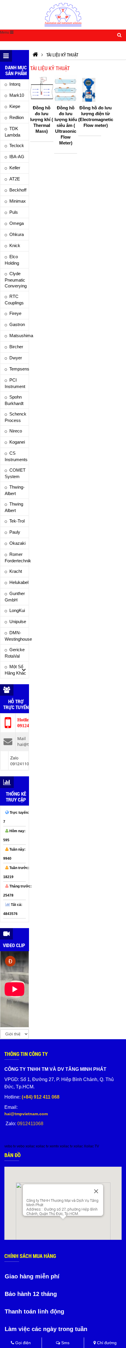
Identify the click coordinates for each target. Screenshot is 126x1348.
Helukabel (18, 582)
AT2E (14, 178)
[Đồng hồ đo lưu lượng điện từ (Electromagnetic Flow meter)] (89, 89)
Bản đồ (12, 1155)
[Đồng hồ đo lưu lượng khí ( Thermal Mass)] (41, 89)
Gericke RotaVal (15, 653)
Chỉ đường (106, 1342)
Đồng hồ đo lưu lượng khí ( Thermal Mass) (41, 119)
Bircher (16, 346)
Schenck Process (15, 417)
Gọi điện (22, 1342)
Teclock (16, 145)
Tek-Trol (17, 520)
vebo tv (10, 1146)
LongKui (17, 610)
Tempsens (19, 368)
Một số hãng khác (15, 669)
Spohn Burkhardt (14, 400)
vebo (21, 1146)
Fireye (15, 313)
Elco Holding (12, 260)
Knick (14, 245)
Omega (16, 223)
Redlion (16, 117)
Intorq (14, 84)
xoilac (30, 1146)
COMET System (15, 473)
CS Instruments (16, 456)
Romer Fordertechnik (17, 557)
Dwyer (15, 357)
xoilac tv (42, 1146)
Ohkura (16, 234)
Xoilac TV (91, 1146)
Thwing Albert (14, 507)
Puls (13, 212)
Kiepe (14, 106)
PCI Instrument (15, 383)
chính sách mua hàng (30, 1256)
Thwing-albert (15, 490)
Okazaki (17, 543)
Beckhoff (17, 189)
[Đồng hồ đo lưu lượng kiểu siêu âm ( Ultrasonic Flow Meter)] (65, 89)
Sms (64, 1342)
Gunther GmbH (15, 596)
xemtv (54, 1146)
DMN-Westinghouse (17, 636)
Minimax (17, 201)
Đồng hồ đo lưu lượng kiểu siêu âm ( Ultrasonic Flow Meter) (66, 125)
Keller (14, 167)
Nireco (15, 430)
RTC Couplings (14, 299)
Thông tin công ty (26, 1054)
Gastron (17, 324)
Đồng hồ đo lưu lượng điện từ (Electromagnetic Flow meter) (95, 116)
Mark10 (16, 95)
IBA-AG (16, 156)
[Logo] (63, 15)
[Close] (96, 1191)
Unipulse (17, 621)
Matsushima (19, 335)
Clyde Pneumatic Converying (16, 279)
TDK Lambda (12, 131)
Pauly (14, 532)
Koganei (17, 441)
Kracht (15, 571)
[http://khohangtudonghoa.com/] (35, 55)
